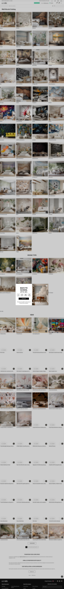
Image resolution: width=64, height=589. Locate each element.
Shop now (24, 298)
